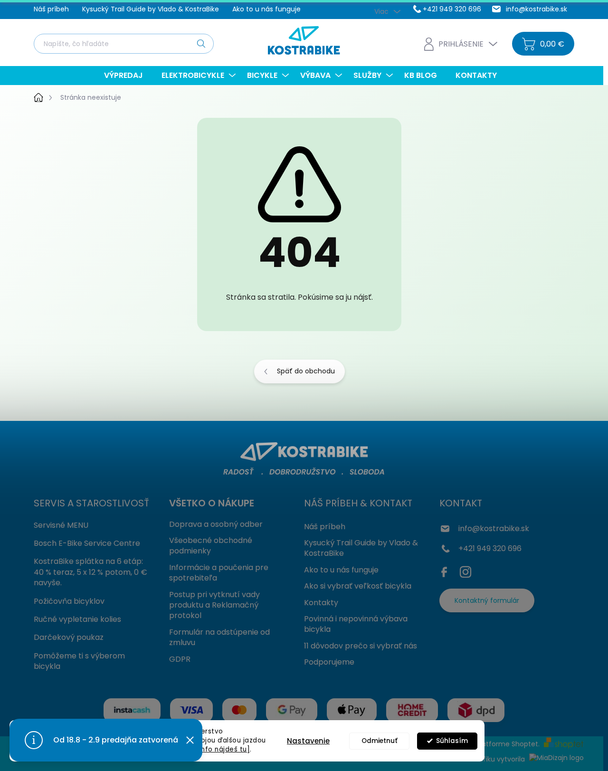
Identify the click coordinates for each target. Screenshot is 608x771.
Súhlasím (452, 740)
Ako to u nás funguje (266, 9)
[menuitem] (127, 75)
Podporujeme (329, 662)
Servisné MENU (61, 525)
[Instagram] (465, 570)
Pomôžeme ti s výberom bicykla (79, 661)
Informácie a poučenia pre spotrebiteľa (218, 572)
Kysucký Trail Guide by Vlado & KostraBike (150, 9)
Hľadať (201, 43)
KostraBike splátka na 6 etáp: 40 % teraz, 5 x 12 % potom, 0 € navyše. (90, 572)
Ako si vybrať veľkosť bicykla (357, 586)
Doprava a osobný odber (216, 524)
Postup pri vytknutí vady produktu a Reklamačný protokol (214, 605)
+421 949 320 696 (490, 548)
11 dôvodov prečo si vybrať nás (360, 645)
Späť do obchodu (306, 371)
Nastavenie (308, 741)
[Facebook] (446, 570)
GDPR (179, 659)
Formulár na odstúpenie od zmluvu (219, 637)
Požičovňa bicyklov (69, 601)
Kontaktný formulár (487, 600)
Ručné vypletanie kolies (77, 619)
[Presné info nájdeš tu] (210, 749)
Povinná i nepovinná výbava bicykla (356, 624)
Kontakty (321, 602)
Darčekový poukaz (69, 637)
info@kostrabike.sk (493, 528)
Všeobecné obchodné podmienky (210, 545)
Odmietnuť (379, 740)
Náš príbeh (51, 9)
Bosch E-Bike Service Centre (87, 543)
